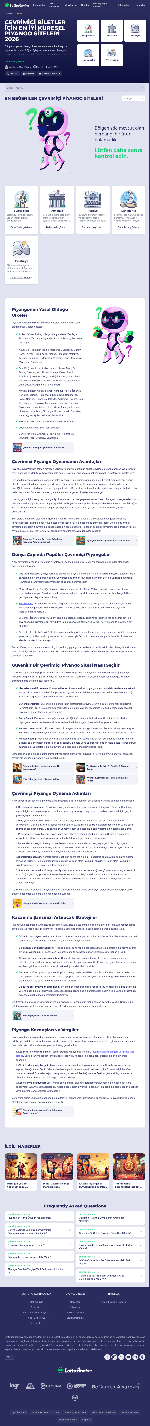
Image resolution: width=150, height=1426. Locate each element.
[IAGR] (14, 1390)
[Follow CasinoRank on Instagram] (113, 1361)
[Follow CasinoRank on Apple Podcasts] (141, 1361)
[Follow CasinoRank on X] (120, 1361)
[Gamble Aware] (115, 1390)
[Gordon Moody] (75, 1390)
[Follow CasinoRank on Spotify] (134, 1361)
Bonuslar (75, 1306)
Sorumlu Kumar (74, 1316)
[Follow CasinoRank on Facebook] (106, 1361)
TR (8, 1361)
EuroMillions (26, 607)
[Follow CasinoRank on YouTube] (127, 1361)
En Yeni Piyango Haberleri (113, 1306)
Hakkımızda (35, 1306)
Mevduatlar (71, 5)
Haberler (140, 5)
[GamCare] (50, 1390)
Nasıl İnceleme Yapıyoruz (36, 1316)
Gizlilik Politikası (75, 1321)
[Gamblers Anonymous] (29, 1390)
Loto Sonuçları (54, 5)
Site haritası (35, 1327)
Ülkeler (85, 5)
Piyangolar (39, 5)
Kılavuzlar (123, 5)
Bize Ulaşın (36, 1311)
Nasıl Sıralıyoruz (36, 1321)
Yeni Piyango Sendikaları (100, 5)
